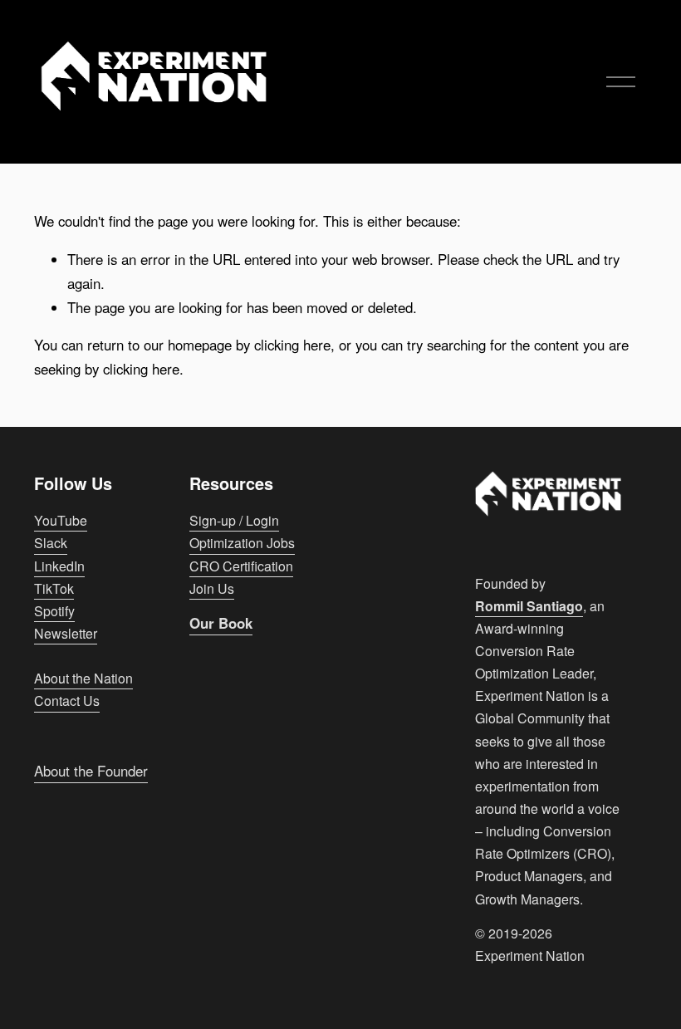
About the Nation (83, 678)
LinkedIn (59, 566)
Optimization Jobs (242, 542)
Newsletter (65, 633)
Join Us (211, 588)
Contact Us (67, 700)
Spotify (54, 610)
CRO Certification (241, 566)
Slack (50, 542)
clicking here (292, 345)
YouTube (60, 520)
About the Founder (91, 771)
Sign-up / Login (234, 520)
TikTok (54, 588)
